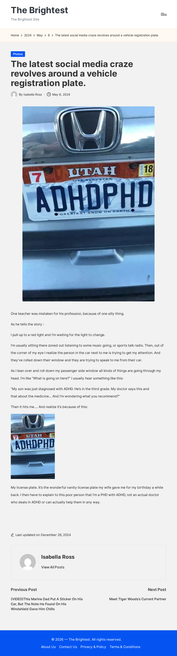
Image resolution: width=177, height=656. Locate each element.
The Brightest (39, 10)
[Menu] (163, 14)
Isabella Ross (57, 557)
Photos (18, 54)
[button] (52, 567)
